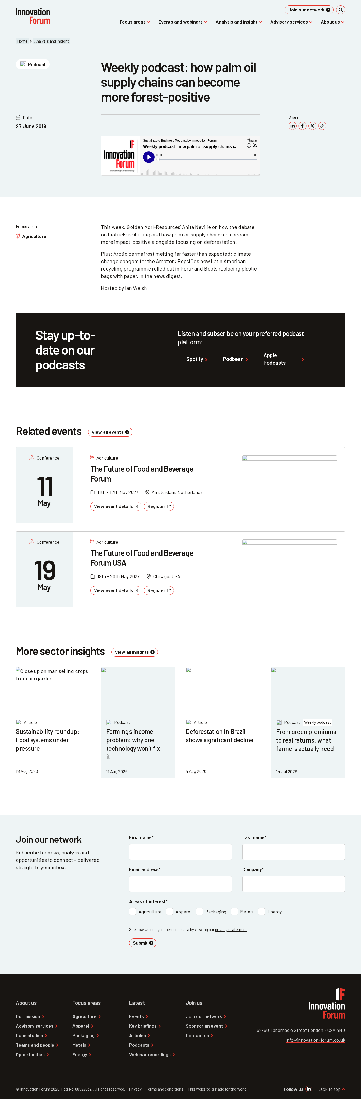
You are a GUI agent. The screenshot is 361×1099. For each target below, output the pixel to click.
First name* (141, 837)
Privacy (135, 1089)
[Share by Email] (322, 126)
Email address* (144, 869)
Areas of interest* (148, 901)
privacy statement (231, 929)
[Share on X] (312, 126)
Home (22, 41)
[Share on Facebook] (302, 126)
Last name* (254, 837)
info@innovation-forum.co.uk (315, 1040)
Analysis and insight (51, 41)
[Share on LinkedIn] (293, 126)
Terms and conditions (164, 1089)
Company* (253, 869)
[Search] (340, 10)
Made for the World (231, 1089)
